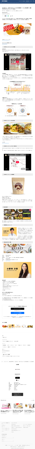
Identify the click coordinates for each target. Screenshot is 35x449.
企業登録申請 (27, 1)
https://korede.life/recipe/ (5, 143)
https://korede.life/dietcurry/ (6, 40)
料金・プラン (3, 426)
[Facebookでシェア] (6, 16)
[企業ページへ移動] (17, 370)
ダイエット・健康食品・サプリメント (8, 341)
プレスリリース (6, 361)
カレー (16, 345)
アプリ (11, 2)
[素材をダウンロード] (10, 16)
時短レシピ (20, 345)
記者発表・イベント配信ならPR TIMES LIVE (16, 427)
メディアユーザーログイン (17, 308)
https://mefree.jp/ (8, 260)
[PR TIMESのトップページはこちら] (4, 1)
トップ (2, 361)
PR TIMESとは (3, 425)
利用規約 (20, 445)
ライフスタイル (27, 2)
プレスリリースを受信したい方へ (5, 428)
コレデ (8, 345)
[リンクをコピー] (12, 16)
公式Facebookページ (4, 435)
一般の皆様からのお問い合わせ (21, 446)
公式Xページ (3, 439)
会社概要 (6, 445)
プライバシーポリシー (10, 445)
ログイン (31, 1)
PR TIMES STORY (13, 424)
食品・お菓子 (16, 341)
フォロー (17, 377)
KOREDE (29, 345)
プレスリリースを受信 (22, 1)
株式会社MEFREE (11, 361)
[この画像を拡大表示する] (5, 326)
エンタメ (14, 2)
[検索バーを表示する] (33, 1)
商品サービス (4, 337)
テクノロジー (4, 2)
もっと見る (33, 400)
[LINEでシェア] (8, 16)
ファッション (22, 2)
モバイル (8, 2)
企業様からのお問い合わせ (13, 446)
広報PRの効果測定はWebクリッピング (15, 430)
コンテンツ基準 (16, 445)
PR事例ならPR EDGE (25, 427)
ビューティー (18, 2)
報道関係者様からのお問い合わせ (26, 445)
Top (1, 2)
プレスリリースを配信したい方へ (5, 429)
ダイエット (12, 345)
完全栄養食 (4, 345)
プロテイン (24, 345)
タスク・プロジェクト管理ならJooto (27, 424)
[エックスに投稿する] (5, 16)
